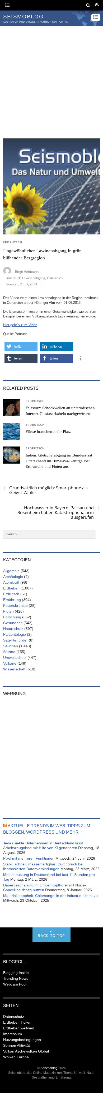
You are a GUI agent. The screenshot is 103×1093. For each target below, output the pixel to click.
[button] (21, 346)
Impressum (12, 1034)
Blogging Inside (16, 973)
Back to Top (51, 936)
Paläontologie (14, 634)
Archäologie (13, 576)
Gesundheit (12, 623)
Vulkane (9, 663)
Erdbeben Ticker (17, 1022)
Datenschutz (13, 1016)
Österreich (55, 278)
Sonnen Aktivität (16, 1045)
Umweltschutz (14, 657)
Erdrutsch (12, 242)
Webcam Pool (14, 984)
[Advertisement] (51, 79)
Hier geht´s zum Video (20, 325)
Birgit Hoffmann (27, 271)
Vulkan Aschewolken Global (26, 1051)
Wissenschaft (14, 669)
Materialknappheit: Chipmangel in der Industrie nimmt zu (50, 896)
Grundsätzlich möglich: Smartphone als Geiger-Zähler (45, 490)
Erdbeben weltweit (18, 1028)
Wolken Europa (16, 1057)
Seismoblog (49, 1068)
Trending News (15, 978)
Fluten (8, 611)
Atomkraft (11, 582)
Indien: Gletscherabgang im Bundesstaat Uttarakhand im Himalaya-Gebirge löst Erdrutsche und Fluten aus (59, 461)
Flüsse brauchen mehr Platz (48, 431)
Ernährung (12, 600)
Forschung (12, 617)
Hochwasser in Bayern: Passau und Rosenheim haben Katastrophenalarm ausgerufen (58, 512)
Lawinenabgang (33, 278)
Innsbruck (13, 278)
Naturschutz (13, 629)
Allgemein (11, 571)
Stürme (9, 652)
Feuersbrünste (15, 605)
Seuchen (10, 646)
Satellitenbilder (15, 640)
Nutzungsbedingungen (22, 1040)
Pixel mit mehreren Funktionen (28, 858)
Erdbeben (11, 588)
